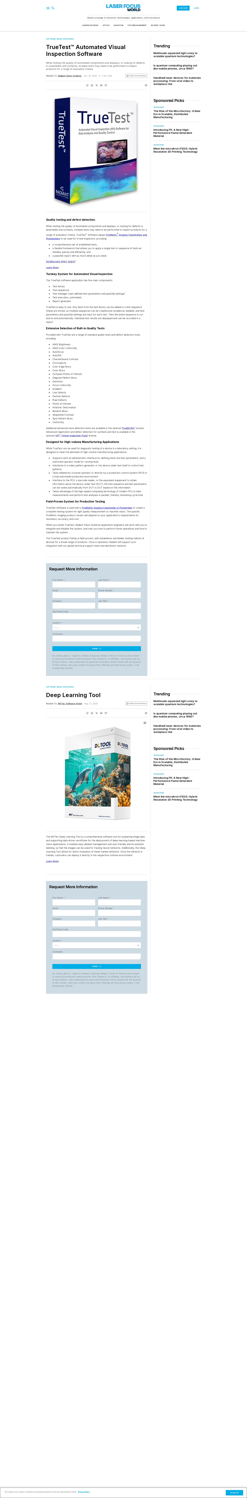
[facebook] (87, 85)
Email (55, 590)
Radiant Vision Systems (70, 76)
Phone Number (105, 590)
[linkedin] (92, 85)
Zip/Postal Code (60, 611)
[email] (106, 85)
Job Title (103, 601)
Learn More (52, 267)
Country (57, 622)
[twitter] (96, 85)
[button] (48, 8)
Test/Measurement (137, 25)
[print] (146, 85)
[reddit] (101, 85)
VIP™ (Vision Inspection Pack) (71, 435)
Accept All (234, 1493)
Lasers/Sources (90, 25)
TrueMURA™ (128, 428)
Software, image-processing (60, 39)
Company (57, 601)
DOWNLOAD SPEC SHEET (61, 261)
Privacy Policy (84, 1492)
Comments (57, 634)
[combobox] (96, 627)
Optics (106, 25)
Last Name (104, 580)
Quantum (118, 25)
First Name (58, 580)
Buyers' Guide (158, 25)
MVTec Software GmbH (70, 703)
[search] (53, 8)
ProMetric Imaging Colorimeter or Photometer (107, 507)
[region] (123, 1492)
